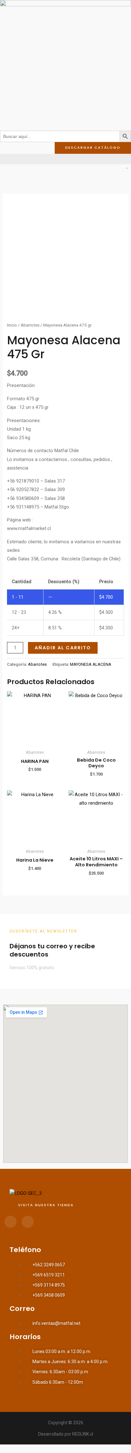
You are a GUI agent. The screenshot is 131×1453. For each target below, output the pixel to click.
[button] (65, 159)
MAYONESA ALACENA (90, 664)
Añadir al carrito (63, 648)
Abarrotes (30, 325)
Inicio (12, 325)
